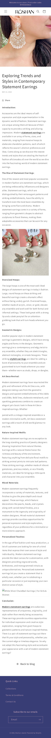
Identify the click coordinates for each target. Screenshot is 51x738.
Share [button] (7, 100)
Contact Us (11, 701)
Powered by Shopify (34, 733)
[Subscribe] (40, 719)
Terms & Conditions (15, 695)
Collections (11, 688)
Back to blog (27, 664)
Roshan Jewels (21, 733)
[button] (6, 11)
